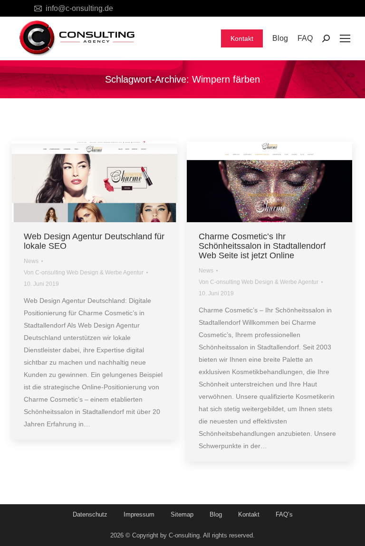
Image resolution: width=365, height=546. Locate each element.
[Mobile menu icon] (345, 38)
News (31, 261)
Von (84, 272)
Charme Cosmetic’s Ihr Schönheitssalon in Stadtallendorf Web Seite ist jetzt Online (262, 246)
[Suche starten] (326, 38)
